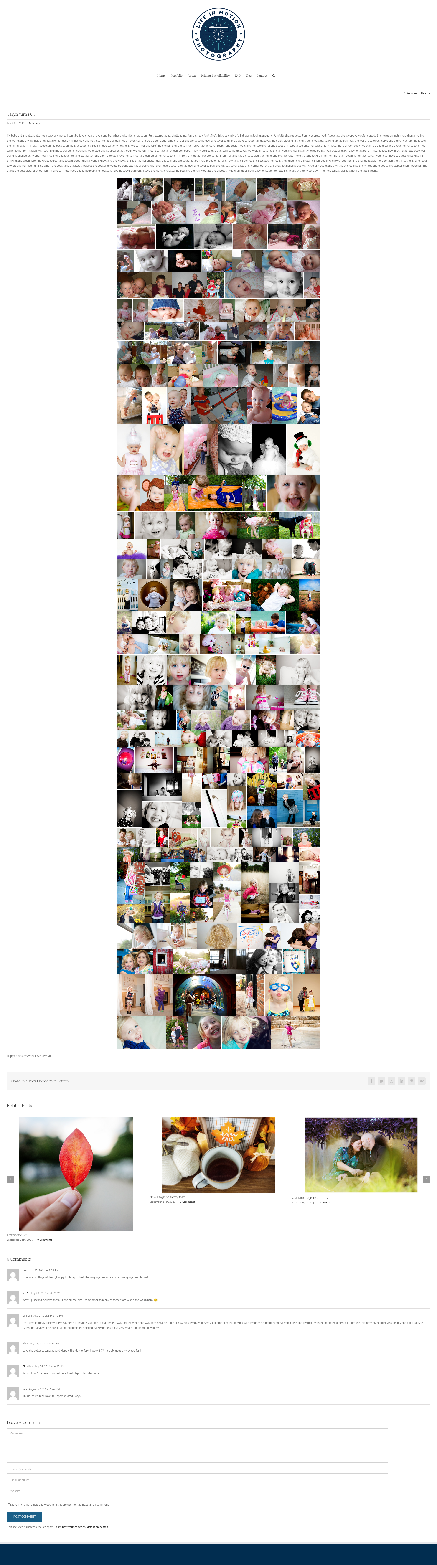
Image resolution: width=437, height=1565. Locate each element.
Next (424, 93)
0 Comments (44, 1201)
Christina (28, 1329)
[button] (273, 75)
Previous (412, 93)
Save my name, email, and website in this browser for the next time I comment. (60, 1467)
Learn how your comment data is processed (81, 1489)
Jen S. (26, 1255)
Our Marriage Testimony (168, 1197)
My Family (34, 123)
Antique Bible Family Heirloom (315, 1197)
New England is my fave (25, 1197)
